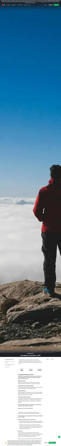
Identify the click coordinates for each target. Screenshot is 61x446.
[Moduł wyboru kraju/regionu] (46, 5)
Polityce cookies (29, 444)
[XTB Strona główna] (3, 5)
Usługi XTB (52, 359)
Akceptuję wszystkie (52, 442)
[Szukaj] (43, 5)
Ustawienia (46, 442)
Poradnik (47, 359)
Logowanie (50, 4)
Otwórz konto (56, 4)
